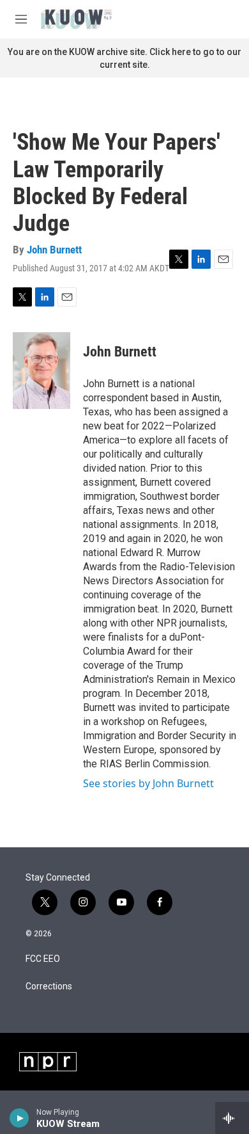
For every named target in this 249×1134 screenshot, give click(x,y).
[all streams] (232, 1118)
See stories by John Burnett (148, 783)
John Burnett (54, 249)
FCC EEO (43, 959)
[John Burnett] (41, 370)
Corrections (49, 986)
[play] (19, 1118)
